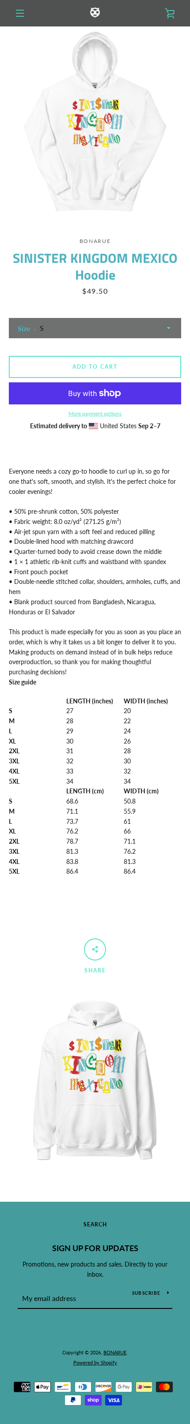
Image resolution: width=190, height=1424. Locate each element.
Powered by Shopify (95, 1362)
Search (95, 1224)
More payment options (95, 413)
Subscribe (146, 1293)
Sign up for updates (95, 1248)
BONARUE (114, 1352)
